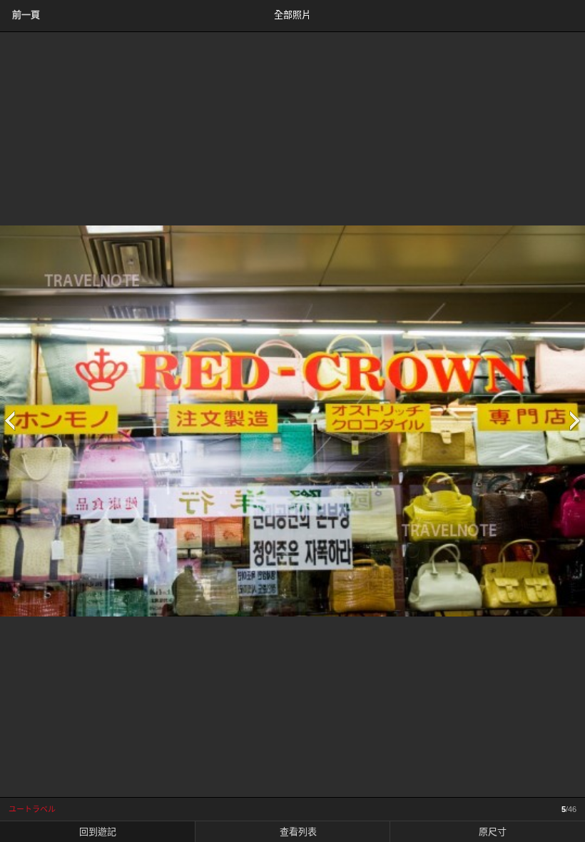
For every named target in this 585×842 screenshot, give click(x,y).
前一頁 (26, 14)
